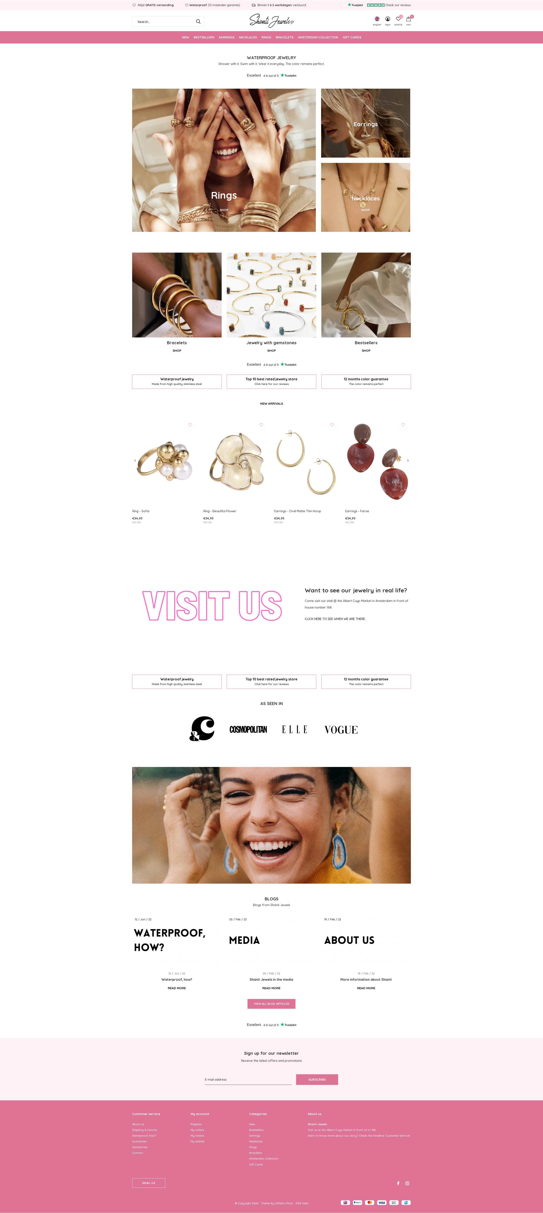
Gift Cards (352, 37)
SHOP (224, 210)
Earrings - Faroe (357, 511)
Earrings (226, 37)
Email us (148, 1183)
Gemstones (139, 1147)
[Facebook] (398, 1183)
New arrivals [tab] (271, 404)
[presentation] (135, 461)
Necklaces (248, 37)
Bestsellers (204, 37)
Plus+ (290, 1203)
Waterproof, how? (144, 1135)
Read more (177, 988)
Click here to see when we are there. (335, 619)
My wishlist (197, 1141)
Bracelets (284, 37)
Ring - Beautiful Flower (219, 511)
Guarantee (139, 1141)
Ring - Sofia (140, 511)
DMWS (279, 1203)
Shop (177, 350)
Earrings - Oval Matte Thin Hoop (297, 511)
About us (138, 1124)
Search (198, 21)
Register (196, 1124)
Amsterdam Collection (318, 37)
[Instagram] (407, 1183)
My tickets (197, 1135)
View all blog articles (271, 1003)
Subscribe (317, 1079)
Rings (266, 37)
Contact (137, 1152)
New (185, 37)
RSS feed (302, 1203)
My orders (197, 1130)
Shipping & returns (144, 1130)
